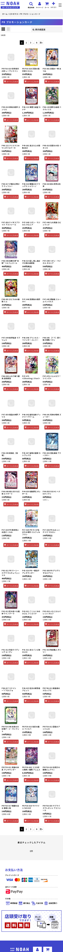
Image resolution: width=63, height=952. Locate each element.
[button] (60, 5)
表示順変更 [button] (40, 29)
